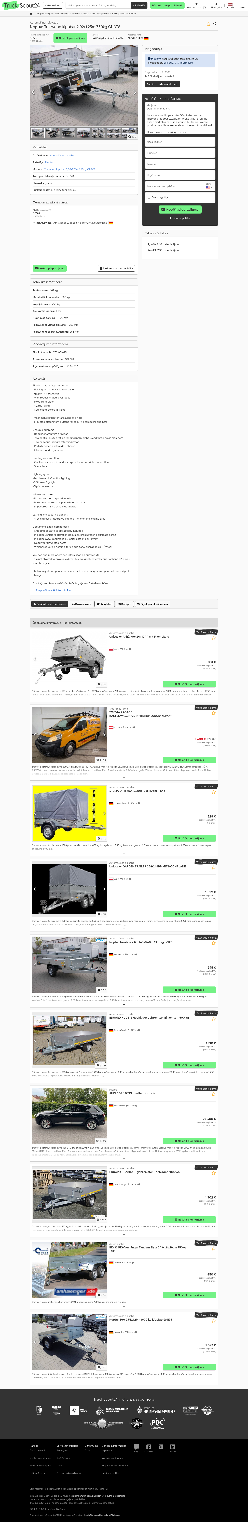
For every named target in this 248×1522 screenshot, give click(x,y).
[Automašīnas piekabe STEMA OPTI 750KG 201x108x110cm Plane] (69, 814)
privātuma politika (94, 1515)
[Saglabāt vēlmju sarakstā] (208, 24)
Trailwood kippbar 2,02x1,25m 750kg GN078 (69, 169)
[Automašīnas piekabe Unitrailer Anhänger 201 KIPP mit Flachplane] (69, 659)
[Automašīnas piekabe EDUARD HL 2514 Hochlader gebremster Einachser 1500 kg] (69, 1040)
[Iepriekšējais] (33, 92)
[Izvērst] (124, 699)
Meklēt (140, 5)
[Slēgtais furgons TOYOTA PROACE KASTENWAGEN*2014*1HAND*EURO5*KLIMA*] (69, 735)
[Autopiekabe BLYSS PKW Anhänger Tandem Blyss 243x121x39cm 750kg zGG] (69, 1270)
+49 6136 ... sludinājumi (165, 244)
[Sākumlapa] (31, 13)
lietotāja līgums (113, 1515)
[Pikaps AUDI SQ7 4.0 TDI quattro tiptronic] (69, 1116)
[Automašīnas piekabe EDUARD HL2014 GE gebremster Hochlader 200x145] (69, 1195)
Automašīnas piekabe (61, 155)
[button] (242, 5)
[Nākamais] (134, 92)
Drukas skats (83, 604)
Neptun (49, 162)
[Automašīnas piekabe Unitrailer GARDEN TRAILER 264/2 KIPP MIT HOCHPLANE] (69, 889)
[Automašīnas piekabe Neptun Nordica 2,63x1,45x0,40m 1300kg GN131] (69, 965)
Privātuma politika (180, 218)
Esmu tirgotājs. (160, 197)
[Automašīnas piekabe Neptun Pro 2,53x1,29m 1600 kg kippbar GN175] (69, 1342)
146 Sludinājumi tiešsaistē (159, 76)
